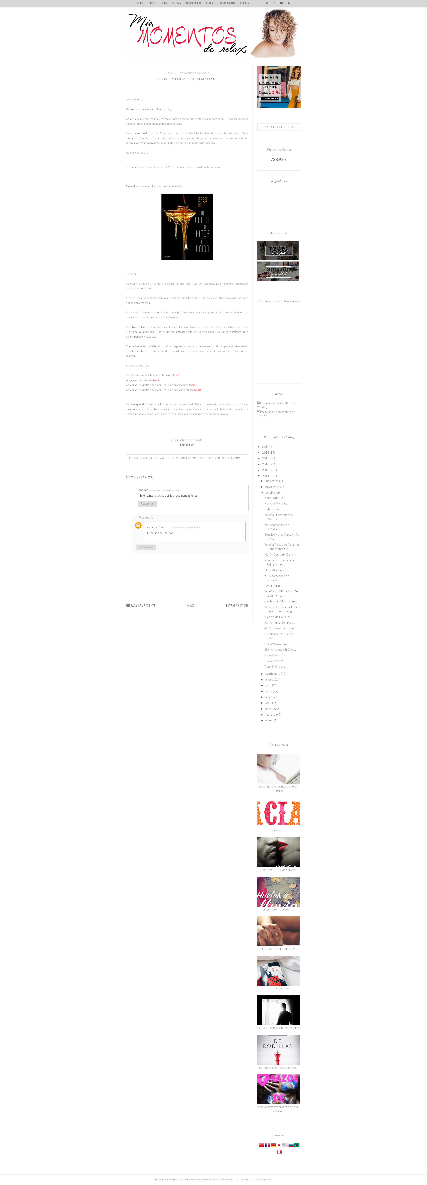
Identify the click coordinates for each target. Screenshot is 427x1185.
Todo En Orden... (274, 666)
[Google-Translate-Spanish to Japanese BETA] (279, 1146)
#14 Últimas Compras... (279, 622)
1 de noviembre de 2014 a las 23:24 (164, 490)
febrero (270, 714)
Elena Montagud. (275, 570)
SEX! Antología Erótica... (280, 649)
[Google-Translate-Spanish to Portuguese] (297, 1146)
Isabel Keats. (272, 509)
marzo (269, 708)
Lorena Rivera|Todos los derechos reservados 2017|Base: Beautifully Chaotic (204, 1179)
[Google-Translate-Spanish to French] (267, 1146)
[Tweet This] (184, 445)
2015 (265, 470)
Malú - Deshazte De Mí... (280, 554)
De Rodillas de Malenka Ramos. (278, 1067)
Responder (148, 503)
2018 (265, 452)
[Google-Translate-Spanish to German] (273, 1146)
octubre (270, 492)
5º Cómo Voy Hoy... (276, 644)
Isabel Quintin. (274, 497)
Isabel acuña (188, 458)
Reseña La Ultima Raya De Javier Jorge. (278, 1028)
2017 (265, 458)
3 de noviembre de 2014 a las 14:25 (186, 527)
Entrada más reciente (140, 605)
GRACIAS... (277, 830)
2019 (265, 446)
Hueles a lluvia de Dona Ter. (278, 909)
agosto (269, 679)
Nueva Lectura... (274, 661)
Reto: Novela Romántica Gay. (278, 949)
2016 (265, 464)
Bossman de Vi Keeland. (278, 988)
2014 (265, 476)
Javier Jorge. (272, 585)
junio (268, 691)
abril (268, 703)
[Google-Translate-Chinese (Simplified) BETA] (261, 1146)
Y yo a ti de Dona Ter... (278, 617)
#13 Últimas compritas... (280, 628)
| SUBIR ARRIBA (263, 1179)
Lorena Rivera (158, 527)
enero (269, 720)
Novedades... (272, 655)
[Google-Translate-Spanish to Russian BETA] (291, 1146)
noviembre (272, 486)
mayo (268, 697)
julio (268, 685)
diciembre (272, 481)
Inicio (191, 605)
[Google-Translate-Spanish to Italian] (279, 1153)
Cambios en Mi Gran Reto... (281, 601)
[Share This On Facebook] (181, 445)
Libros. (202, 458)
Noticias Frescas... (276, 503)
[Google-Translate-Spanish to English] (285, 1146)
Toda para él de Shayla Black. (277, 870)
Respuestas (145, 517)
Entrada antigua (237, 605)
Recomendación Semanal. (224, 458)
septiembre (272, 673)
